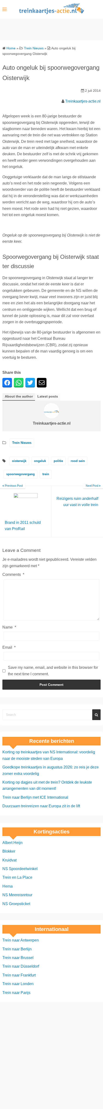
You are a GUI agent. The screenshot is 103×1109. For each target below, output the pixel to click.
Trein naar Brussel (18, 958)
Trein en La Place (17, 877)
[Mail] (41, 382)
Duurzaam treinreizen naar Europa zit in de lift (41, 806)
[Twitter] (30, 382)
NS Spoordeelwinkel (20, 869)
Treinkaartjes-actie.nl (83, 101)
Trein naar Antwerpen (20, 940)
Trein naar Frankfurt (19, 975)
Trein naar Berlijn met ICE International (35, 797)
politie (58, 461)
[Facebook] (7, 382)
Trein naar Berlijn (17, 949)
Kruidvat (9, 860)
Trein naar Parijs (16, 993)
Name (9, 627)
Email (9, 647)
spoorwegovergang (20, 474)
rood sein (78, 461)
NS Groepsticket (16, 904)
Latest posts (47, 396)
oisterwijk (19, 461)
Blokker (8, 851)
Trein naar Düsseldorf (20, 966)
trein (45, 474)
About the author (19, 396)
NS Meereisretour (17, 895)
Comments (13, 574)
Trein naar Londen (18, 984)
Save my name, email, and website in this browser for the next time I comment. (53, 670)
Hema (7, 886)
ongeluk (40, 461)
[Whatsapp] (18, 382)
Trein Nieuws (21, 443)
